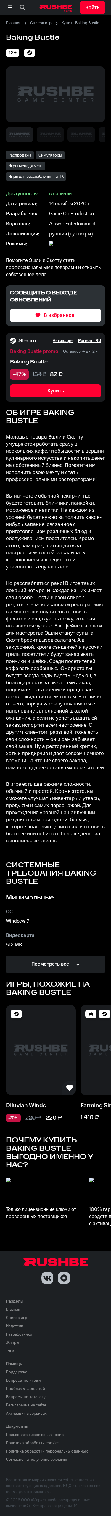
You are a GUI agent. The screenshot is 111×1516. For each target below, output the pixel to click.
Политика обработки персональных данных (47, 1451)
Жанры (12, 1343)
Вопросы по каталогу (26, 1397)
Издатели (14, 1326)
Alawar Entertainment (72, 223)
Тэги (10, 1351)
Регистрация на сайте (26, 1405)
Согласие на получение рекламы (36, 1460)
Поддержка (16, 1372)
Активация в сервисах (26, 1413)
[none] (22, 8)
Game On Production (71, 213)
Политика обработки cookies (32, 1443)
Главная (13, 23)
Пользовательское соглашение (35, 1435)
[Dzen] (64, 1278)
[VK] (47, 1278)
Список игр (41, 23)
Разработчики (19, 1334)
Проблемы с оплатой (25, 1389)
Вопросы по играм (23, 1380)
